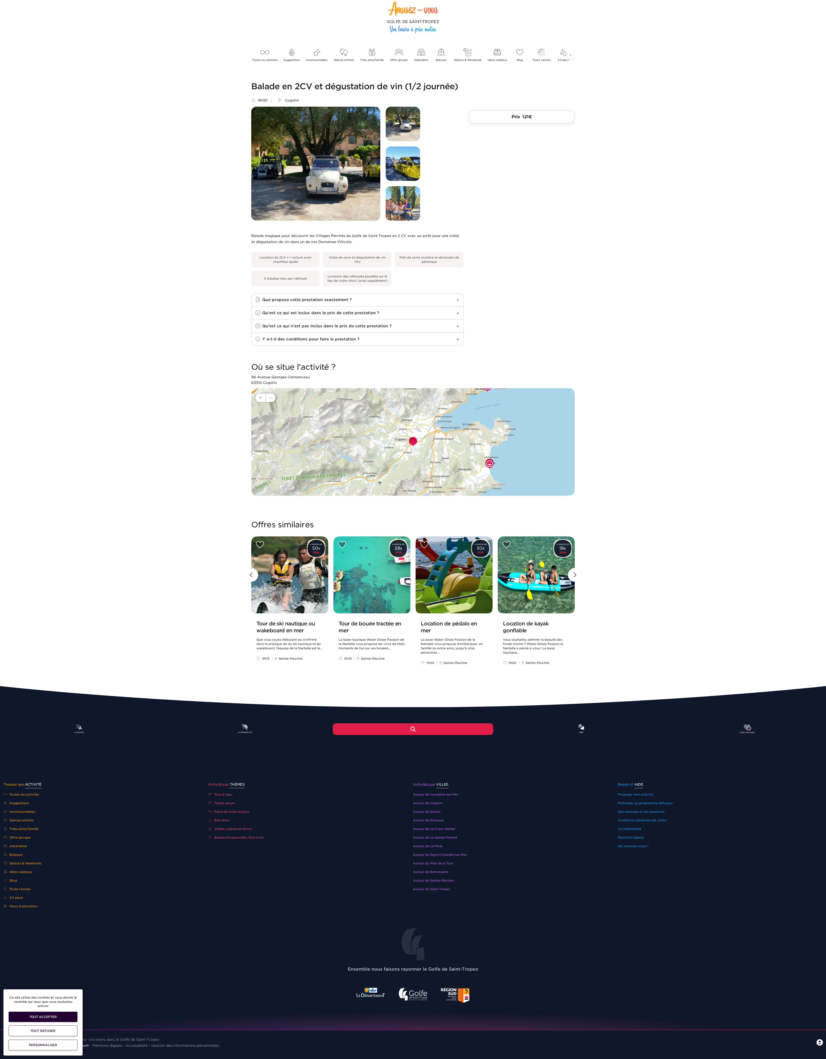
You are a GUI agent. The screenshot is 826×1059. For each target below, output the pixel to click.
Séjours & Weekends (468, 60)
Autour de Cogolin (427, 803)
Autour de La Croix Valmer (434, 829)
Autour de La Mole (427, 846)
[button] (570, 55)
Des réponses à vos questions (641, 811)
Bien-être (221, 820)
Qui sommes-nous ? (633, 846)
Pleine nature (224, 803)
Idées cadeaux (497, 60)
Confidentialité (629, 829)
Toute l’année (541, 60)
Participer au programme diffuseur (645, 803)
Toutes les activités (264, 60)
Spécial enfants (344, 60)
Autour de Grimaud (428, 820)
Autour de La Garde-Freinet (435, 837)
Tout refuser (43, 1031)
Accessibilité (137, 1046)
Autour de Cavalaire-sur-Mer (435, 794)
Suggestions (292, 60)
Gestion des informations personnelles (185, 1046)
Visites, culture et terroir (232, 829)
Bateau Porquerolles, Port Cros (238, 837)
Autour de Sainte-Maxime (433, 880)
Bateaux (441, 60)
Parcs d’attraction (23, 906)
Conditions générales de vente (642, 820)
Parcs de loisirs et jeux (231, 811)
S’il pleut (563, 60)
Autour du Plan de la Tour (433, 863)
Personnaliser (43, 1045)
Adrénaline (421, 60)
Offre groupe (399, 60)
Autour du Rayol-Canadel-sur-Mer (440, 854)
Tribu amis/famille (372, 60)
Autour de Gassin (426, 811)
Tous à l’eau (222, 794)
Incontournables (317, 60)
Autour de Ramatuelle (430, 872)
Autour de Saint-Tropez (431, 889)
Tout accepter (43, 1017)
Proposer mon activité (635, 794)
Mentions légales (631, 837)
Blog (520, 60)
